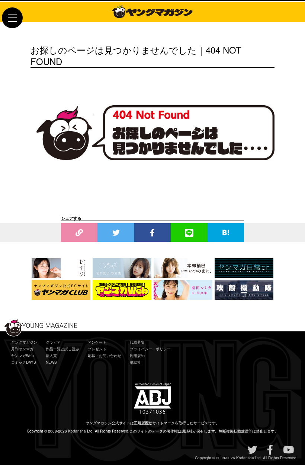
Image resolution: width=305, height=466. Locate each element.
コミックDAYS (23, 362)
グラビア (53, 342)
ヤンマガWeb (22, 355)
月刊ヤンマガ (22, 348)
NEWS (51, 362)
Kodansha (77, 431)
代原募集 (137, 342)
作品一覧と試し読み (62, 348)
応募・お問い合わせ (104, 355)
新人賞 (51, 355)
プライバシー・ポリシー (150, 348)
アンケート (97, 342)
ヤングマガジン (24, 342)
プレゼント (97, 348)
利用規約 (137, 355)
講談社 (135, 362)
